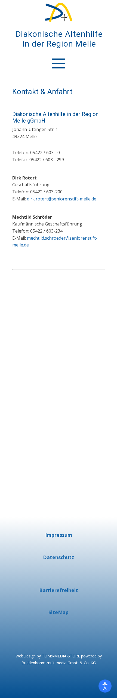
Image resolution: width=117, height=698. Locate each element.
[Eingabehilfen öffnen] (105, 686)
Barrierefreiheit (58, 590)
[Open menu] (58, 63)
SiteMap (58, 612)
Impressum (58, 535)
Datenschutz (58, 557)
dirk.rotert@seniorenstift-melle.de (61, 199)
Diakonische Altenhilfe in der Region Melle (59, 38)
